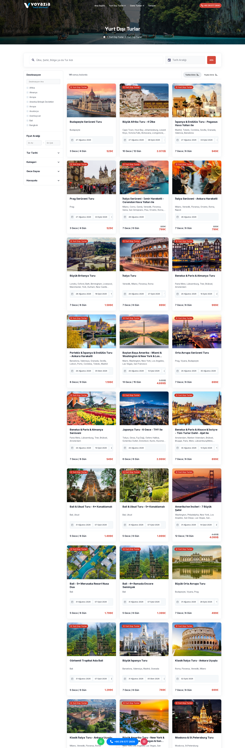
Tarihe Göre (192, 74)
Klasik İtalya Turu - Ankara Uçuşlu (196, 660)
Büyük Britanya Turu (82, 275)
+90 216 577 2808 (211, 5)
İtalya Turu (129, 275)
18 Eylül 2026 (101, 294)
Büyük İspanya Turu (134, 660)
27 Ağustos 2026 (83, 140)
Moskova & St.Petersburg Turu (194, 737)
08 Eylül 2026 (154, 140)
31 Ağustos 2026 (83, 525)
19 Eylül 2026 (206, 294)
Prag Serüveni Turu (82, 198)
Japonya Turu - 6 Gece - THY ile (142, 429)
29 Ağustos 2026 (136, 294)
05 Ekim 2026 (101, 371)
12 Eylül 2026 (154, 371)
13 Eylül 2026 (206, 448)
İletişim (152, 5)
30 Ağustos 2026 (208, 371)
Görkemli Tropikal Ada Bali (86, 660)
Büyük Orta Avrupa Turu (190, 583)
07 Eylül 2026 (101, 525)
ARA (211, 60)
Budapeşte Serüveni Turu (86, 121)
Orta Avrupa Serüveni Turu (192, 352)
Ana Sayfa (100, 5)
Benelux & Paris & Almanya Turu (195, 275)
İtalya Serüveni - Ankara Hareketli (196, 198)
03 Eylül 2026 (207, 140)
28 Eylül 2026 (206, 602)
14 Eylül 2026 (206, 525)
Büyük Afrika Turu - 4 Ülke (138, 121)
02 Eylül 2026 (187, 678)
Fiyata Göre (211, 74)
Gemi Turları (136, 5)
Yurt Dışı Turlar (116, 5)
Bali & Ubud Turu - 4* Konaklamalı (91, 506)
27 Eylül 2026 (154, 294)
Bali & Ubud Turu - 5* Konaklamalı (143, 506)
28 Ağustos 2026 (136, 217)
